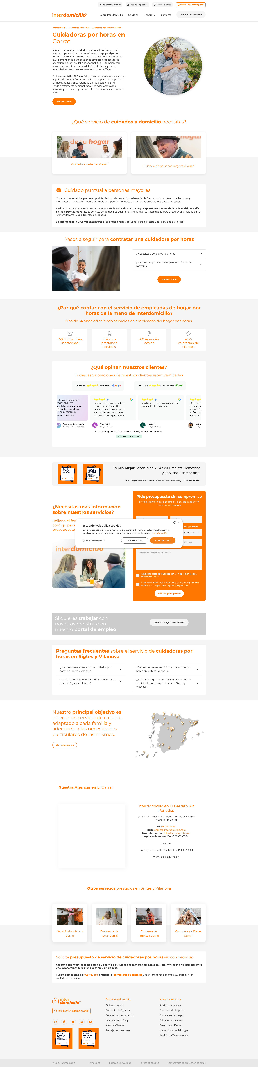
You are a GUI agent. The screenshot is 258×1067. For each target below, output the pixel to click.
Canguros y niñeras (170, 1025)
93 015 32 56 (168, 826)
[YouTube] (90, 1022)
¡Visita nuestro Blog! (117, 1020)
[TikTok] (64, 1022)
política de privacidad (160, 573)
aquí (177, 504)
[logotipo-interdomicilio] (69, 15)
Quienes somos (115, 1005)
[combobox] (174, 522)
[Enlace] (89, 153)
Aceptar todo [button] (162, 540)
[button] (125, 14)
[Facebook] (73, 1022)
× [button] (178, 522)
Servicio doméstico (170, 1005)
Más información (159, 533)
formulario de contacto (128, 974)
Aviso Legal (95, 1062)
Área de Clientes (115, 1025)
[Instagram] (55, 1022)
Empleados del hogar (171, 1015)
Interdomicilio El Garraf (177, 833)
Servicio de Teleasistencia (173, 1035)
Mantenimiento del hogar (173, 1030)
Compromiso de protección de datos (186, 1062)
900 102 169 (91, 974)
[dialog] (129, 533)
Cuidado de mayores (171, 1020)
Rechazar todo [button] (134, 540)
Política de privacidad (120, 1062)
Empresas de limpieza (171, 1010)
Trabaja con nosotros (118, 1030)
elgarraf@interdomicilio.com (169, 829)
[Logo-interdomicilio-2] (66, 1001)
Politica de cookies (149, 1062)
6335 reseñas (156, 431)
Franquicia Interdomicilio (120, 1015)
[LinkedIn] (82, 1022)
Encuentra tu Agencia (118, 1010)
